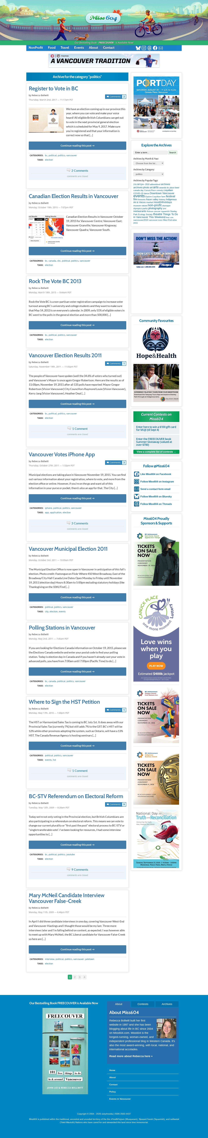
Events (79, 48)
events (62, 611)
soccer (157, 211)
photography (155, 208)
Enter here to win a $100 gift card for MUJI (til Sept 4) (156, 428)
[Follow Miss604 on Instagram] (143, 48)
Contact (109, 48)
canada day (138, 190)
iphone (48, 508)
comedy (159, 190)
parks (145, 208)
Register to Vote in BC (53, 88)
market (149, 202)
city (46, 611)
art (151, 187)
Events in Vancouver (120, 1099)
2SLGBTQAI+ (139, 184)
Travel (65, 48)
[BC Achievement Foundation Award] (156, 557)
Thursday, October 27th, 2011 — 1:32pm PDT (52, 465)
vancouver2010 (140, 220)
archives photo (141, 187)
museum (137, 205)
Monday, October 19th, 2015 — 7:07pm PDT (51, 207)
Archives (167, 1004)
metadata (78, 152)
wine (174, 220)
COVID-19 (138, 193)
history (162, 199)
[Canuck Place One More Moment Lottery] (156, 636)
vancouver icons (155, 220)
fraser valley (152, 199)
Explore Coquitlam (153, 197)
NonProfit (36, 48)
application (56, 512)
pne (164, 208)
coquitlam (168, 190)
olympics (137, 208)
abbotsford (155, 184)
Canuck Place (150, 190)
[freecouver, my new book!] (65, 1094)
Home (112, 1070)
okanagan (166, 206)
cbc (59, 260)
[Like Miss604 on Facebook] (155, 48)
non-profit (155, 205)
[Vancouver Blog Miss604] (104, 16)
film (135, 199)
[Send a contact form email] (160, 48)
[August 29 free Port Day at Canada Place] (156, 105)
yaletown (89, 959)
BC (46, 155)
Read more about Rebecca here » (131, 1056)
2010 (147, 184)
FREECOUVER (106, 42)
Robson (150, 211)
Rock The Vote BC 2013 (55, 281)
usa (171, 217)
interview (49, 959)
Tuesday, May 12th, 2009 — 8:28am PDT (49, 807)
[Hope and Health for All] (156, 344)
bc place (170, 188)
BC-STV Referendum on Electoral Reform (76, 796)
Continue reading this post (76, 145)
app (47, 512)
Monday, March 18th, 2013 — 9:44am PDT (50, 292)
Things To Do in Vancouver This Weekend (155, 215)
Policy (112, 1091)
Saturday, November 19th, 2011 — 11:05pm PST (53, 366)
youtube (70, 854)
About (93, 48)
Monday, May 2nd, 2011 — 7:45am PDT (49, 638)
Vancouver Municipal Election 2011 (68, 549)
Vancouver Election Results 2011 (65, 355)
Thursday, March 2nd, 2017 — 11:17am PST (51, 99)
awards (162, 187)
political (53, 155)
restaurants (139, 211)
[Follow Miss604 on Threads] (149, 48)
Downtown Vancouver (162, 193)
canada (52, 260)
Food (52, 48)
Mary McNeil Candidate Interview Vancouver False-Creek (66, 898)
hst (54, 760)
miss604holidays (163, 202)
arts (156, 187)
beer (177, 187)
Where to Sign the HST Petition (64, 702)
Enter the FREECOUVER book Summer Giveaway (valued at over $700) (154, 442)
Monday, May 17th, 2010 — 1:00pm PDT (49, 712)
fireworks (142, 200)
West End (167, 220)
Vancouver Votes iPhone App (62, 454)
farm (163, 197)
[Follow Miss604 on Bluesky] (138, 48)
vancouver (71, 155)
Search (172, 152)
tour (168, 217)
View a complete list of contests (155, 451)
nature (144, 205)
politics (61, 155)
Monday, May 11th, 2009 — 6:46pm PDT (49, 912)
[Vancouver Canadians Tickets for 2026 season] (104, 60)
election (49, 159)
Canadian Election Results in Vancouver (73, 196)
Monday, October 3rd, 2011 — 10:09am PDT (51, 560)
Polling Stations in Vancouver (62, 628)
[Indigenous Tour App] (156, 383)
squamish (165, 211)
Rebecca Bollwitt (40, 95)
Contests (142, 1004)
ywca (135, 223)
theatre (157, 214)
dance (146, 193)
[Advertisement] (156, 292)
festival (170, 196)
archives (165, 184)
